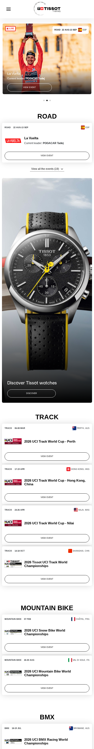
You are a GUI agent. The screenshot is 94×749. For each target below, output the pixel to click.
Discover (31, 393)
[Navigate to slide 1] (43, 100)
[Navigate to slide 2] (47, 100)
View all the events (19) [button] (45, 168)
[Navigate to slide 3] (50, 100)
